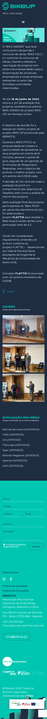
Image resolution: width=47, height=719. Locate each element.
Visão (6, 434)
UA (4, 440)
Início (6, 13)
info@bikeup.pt (16, 636)
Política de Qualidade (15, 586)
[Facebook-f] (11, 579)
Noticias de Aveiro (13, 429)
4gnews (7, 460)
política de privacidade (14, 545)
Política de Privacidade (16, 590)
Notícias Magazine (13, 455)
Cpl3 (5, 465)
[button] (23, 22)
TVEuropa (8, 445)
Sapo (5, 450)
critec (29, 695)
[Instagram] (4, 579)
